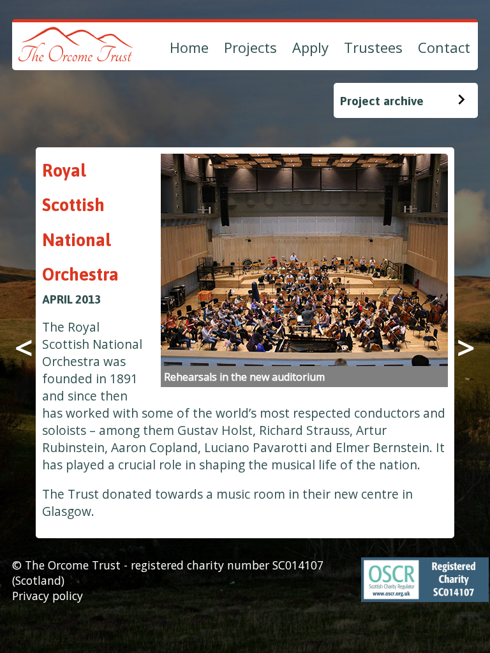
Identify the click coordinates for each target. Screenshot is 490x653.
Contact (444, 47)
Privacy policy (47, 595)
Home (189, 47)
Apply (310, 47)
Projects (250, 47)
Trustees (373, 47)
